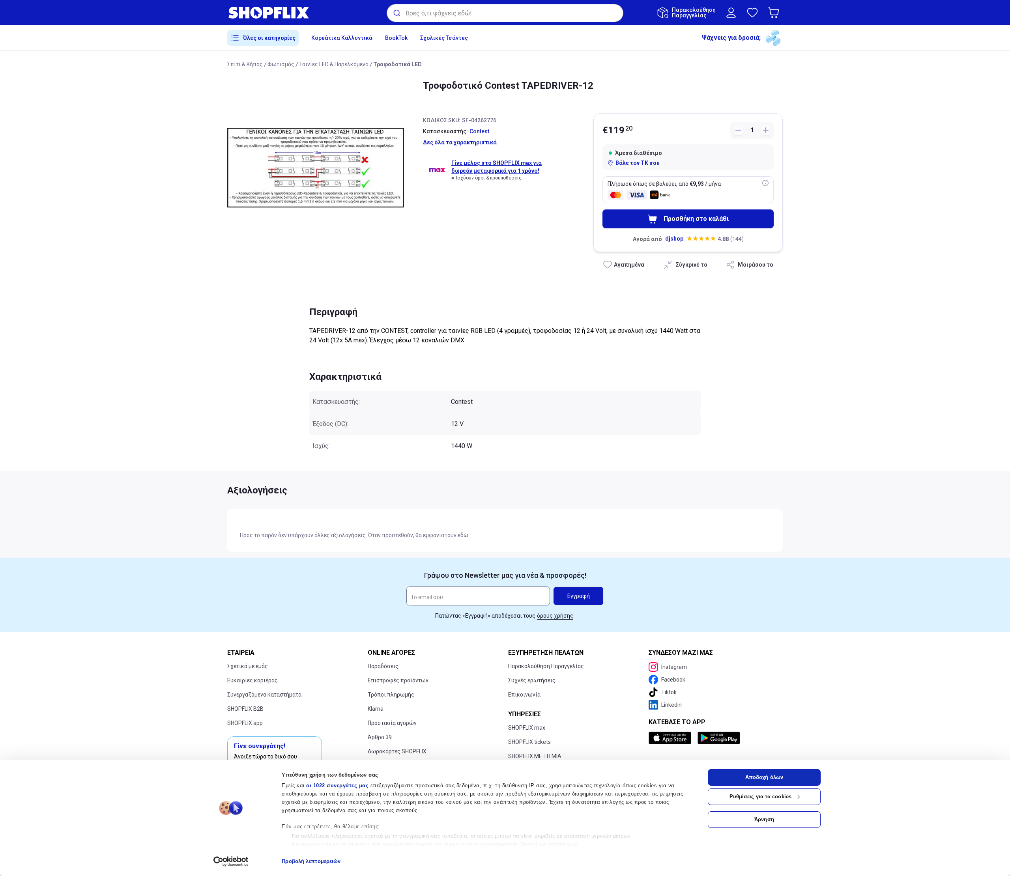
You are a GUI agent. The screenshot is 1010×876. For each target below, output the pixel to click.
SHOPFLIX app (245, 723)
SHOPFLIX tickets (529, 742)
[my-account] (731, 13)
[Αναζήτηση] (396, 13)
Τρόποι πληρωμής (391, 694)
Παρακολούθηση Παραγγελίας (546, 666)
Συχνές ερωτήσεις (532, 680)
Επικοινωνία (524, 694)
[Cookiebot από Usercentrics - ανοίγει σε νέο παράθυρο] (231, 861)
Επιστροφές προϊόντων (398, 680)
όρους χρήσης (555, 616)
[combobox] (505, 13)
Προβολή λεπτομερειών (311, 861)
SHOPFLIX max (526, 728)
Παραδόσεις (383, 666)
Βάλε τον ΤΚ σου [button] (637, 163)
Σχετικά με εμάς (247, 666)
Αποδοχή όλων (764, 777)
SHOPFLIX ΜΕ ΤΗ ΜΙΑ (534, 756)
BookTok (396, 38)
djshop (674, 238)
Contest (479, 131)
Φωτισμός (280, 64)
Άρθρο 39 (380, 737)
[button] (775, 13)
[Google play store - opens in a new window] (718, 737)
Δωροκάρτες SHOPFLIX (397, 751)
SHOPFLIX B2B (245, 709)
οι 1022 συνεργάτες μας (337, 785)
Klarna (375, 709)
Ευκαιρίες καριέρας (252, 680)
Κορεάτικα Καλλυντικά (341, 38)
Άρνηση (764, 819)
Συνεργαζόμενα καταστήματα (264, 694)
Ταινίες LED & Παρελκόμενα (333, 64)
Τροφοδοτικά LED (397, 64)
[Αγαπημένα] (752, 13)
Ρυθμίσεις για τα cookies (760, 796)
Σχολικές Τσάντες (444, 38)
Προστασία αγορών (392, 723)
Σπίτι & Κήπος (245, 64)
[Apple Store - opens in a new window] (671, 737)
